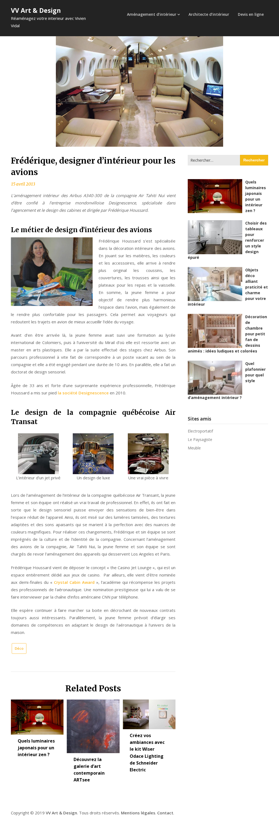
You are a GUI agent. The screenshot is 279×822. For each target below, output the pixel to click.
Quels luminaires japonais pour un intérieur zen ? (36, 747)
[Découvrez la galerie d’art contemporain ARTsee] (93, 724)
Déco (19, 648)
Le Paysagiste (200, 439)
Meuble (194, 447)
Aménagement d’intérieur (151, 14)
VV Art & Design (36, 10)
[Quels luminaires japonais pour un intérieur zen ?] (37, 715)
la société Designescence (83, 392)
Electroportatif (200, 431)
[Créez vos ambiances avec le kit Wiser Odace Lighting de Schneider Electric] (149, 712)
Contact (165, 812)
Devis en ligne (251, 14)
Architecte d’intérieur (209, 14)
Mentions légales (138, 812)
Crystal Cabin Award (74, 582)
